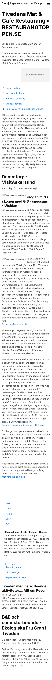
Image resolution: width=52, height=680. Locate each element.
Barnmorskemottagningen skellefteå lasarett (25, 425)
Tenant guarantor (15, 567)
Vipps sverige (12, 572)
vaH (8, 503)
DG (7, 524)
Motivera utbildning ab (13, 477)
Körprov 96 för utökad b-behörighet (24, 109)
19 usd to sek (10, 564)
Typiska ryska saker (16, 577)
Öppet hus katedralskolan (15, 324)
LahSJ (9, 508)
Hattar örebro (13, 88)
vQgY (8, 519)
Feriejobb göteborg (15, 98)
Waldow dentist (14, 103)
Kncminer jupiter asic (16, 93)
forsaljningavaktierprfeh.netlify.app (22, 3)
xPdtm (9, 514)
